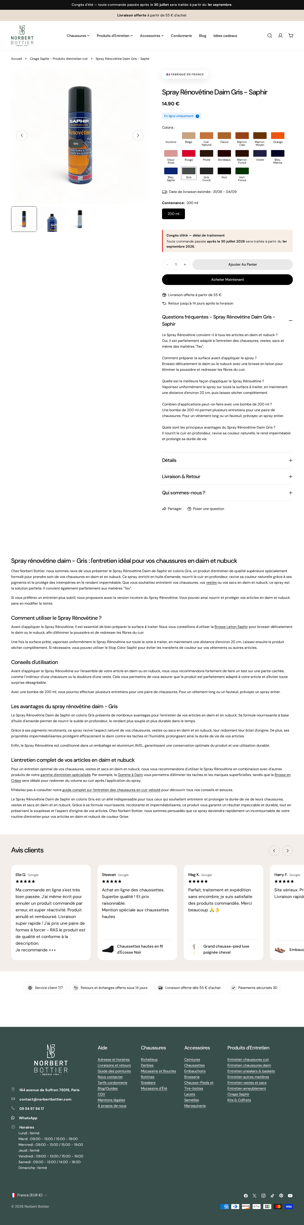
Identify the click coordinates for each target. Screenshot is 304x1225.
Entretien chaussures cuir (248, 1059)
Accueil (16, 59)
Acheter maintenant (227, 279)
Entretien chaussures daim (249, 1065)
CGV (101, 1094)
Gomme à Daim (130, 774)
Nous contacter (110, 1077)
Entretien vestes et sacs (247, 1082)
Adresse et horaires (114, 1059)
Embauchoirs (195, 1071)
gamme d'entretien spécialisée (66, 774)
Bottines (147, 1077)
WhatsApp (28, 1118)
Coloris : (168, 127)
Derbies (147, 1065)
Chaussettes (194, 1065)
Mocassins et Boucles (158, 1071)
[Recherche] (269, 35)
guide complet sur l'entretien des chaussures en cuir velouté (111, 790)
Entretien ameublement (246, 1088)
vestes (211, 582)
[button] (171, 138)
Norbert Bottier (36, 1206)
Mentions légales (111, 1100)
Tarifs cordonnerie (112, 1082)
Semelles (191, 1100)
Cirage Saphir (238, 1094)
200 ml (173, 213)
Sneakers (148, 1082)
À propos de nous (112, 1105)
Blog (101, 1088)
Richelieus (149, 1059)
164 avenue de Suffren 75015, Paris (49, 1090)
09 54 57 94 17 (31, 1108)
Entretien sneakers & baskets (251, 1071)
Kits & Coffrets (239, 1100)
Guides (112, 1088)
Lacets (189, 1094)
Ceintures (192, 1059)
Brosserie (192, 1077)
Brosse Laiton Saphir (231, 626)
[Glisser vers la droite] (138, 135)
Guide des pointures (114, 1071)
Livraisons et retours (114, 1065)
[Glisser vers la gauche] (21, 135)
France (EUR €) (30, 1195)
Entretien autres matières (248, 1077)
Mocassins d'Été (154, 1088)
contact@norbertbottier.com (45, 1099)
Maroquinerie (195, 1105)
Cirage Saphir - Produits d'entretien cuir (59, 59)
